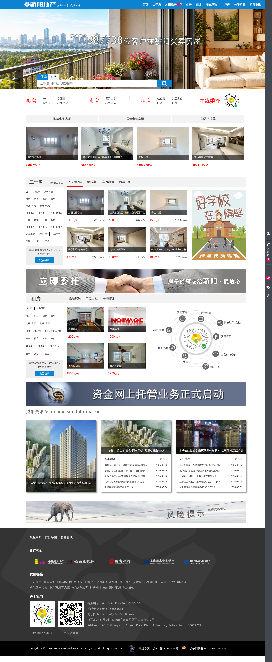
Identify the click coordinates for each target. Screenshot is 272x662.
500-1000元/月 (33, 330)
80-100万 (42, 212)
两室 (36, 219)
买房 (31, 100)
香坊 (53, 198)
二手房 (157, 4)
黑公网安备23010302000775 (208, 648)
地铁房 (46, 103)
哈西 (36, 198)
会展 (28, 241)
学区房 (61, 98)
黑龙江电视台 (177, 582)
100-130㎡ (56, 226)
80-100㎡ (42, 226)
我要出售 (110, 98)
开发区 (46, 241)
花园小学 (30, 234)
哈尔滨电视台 (38, 588)
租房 (189, 4)
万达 (36, 241)
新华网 (148, 582)
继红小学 (43, 234)
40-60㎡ (30, 346)
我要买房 (62, 103)
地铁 (174, 103)
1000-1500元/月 (53, 330)
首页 (145, 4)
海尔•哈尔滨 (80, 588)
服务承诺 (211, 4)
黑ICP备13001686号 (165, 648)
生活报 (78, 582)
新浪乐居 (112, 582)
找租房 (161, 98)
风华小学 (55, 234)
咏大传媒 (129, 588)
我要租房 (44, 373)
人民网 (137, 582)
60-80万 (30, 212)
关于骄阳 (239, 4)
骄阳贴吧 (67, 537)
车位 (53, 219)
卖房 (94, 100)
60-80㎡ (30, 226)
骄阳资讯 (255, 4)
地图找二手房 (56, 182)
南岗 (45, 198)
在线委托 (209, 100)
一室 (28, 219)
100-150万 (56, 212)
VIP (44, 98)
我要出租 (177, 98)
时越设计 (95, 588)
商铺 (199, 4)
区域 (159, 103)
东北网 (99, 582)
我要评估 (110, 103)
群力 (28, 198)
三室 (45, 219)
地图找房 (171, 4)
